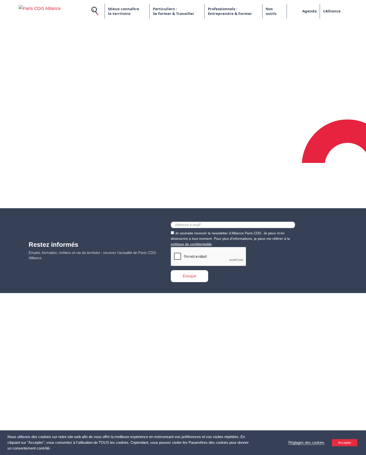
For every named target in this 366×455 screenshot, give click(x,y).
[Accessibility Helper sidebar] (360, 449)
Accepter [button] (344, 443)
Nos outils (271, 11)
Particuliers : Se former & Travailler (173, 11)
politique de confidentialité (191, 244)
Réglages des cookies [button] (306, 443)
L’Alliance (332, 10)
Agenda (309, 10)
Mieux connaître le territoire (123, 11)
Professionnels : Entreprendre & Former (230, 11)
